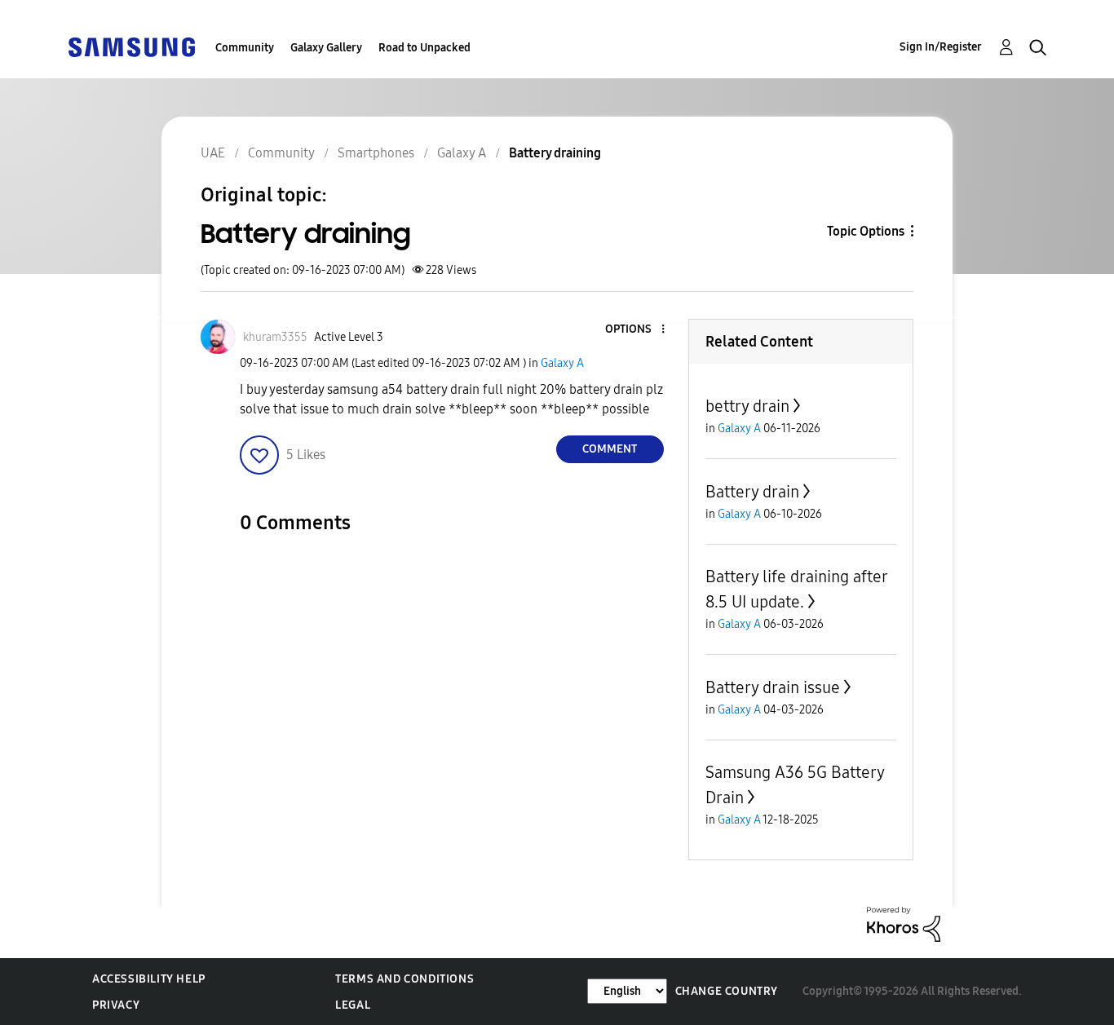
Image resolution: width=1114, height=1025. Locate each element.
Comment (609, 449)
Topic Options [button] (865, 231)
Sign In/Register (941, 47)
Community (244, 48)
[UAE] (131, 46)
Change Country (726, 991)
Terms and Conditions (404, 979)
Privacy (115, 1005)
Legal (352, 1005)
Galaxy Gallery (326, 48)
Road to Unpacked (424, 48)
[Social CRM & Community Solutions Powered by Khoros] (903, 923)
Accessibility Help (149, 979)
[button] (635, 330)
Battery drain (752, 491)
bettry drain (747, 406)
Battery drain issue (772, 687)
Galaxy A (562, 363)
